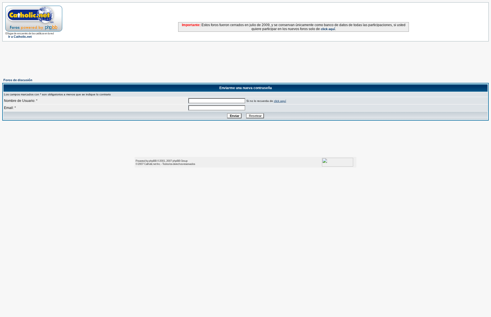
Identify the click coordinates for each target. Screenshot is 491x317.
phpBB (153, 160)
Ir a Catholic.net (20, 36)
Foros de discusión (17, 80)
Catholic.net (150, 163)
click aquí (328, 29)
